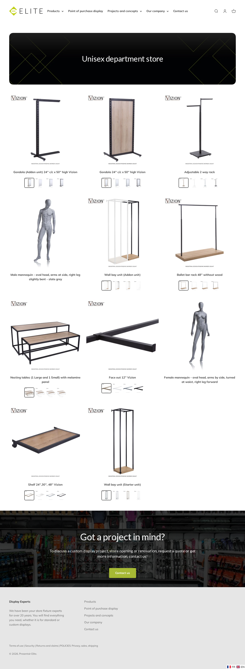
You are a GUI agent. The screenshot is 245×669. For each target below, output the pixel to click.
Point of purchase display (85, 11)
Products (53, 11)
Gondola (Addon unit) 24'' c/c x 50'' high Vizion (45, 172)
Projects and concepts (123, 11)
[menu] (236, 667)
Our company (155, 11)
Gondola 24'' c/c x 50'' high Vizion (122, 172)
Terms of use (16, 645)
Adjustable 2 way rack (199, 172)
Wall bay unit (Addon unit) (122, 275)
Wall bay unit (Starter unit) (122, 484)
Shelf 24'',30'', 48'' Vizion (45, 484)
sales (84, 645)
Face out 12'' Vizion (122, 377)
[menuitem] (231, 667)
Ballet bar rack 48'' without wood (199, 275)
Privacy (76, 645)
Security (29, 645)
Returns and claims (47, 645)
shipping (93, 645)
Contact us (180, 11)
